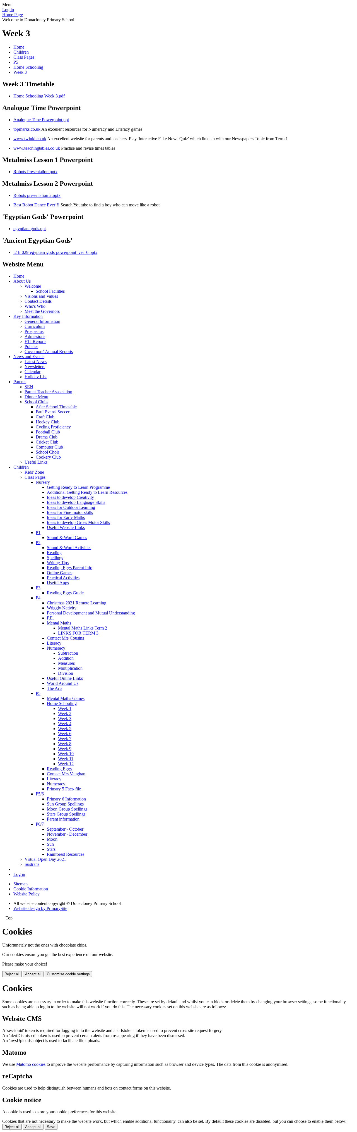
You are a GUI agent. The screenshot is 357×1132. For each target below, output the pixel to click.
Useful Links (36, 462)
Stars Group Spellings (66, 814)
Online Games (59, 572)
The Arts (54, 688)
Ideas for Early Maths (66, 517)
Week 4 (64, 723)
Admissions (35, 336)
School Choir (47, 452)
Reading (54, 552)
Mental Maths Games (66, 698)
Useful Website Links (66, 527)
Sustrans (32, 864)
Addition (66, 658)
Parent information (63, 819)
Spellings (55, 557)
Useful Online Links (65, 678)
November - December (67, 834)
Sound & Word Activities (69, 547)
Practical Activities (63, 577)
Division (65, 673)
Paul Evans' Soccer (52, 411)
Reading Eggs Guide (65, 592)
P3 (38, 587)
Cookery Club (48, 457)
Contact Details (38, 301)
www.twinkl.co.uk (29, 138)
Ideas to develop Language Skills (76, 502)
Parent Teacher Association (48, 391)
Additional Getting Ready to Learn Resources (87, 492)
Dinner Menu (36, 396)
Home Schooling (28, 67)
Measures (66, 663)
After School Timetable (56, 406)
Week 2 (64, 713)
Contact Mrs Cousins (65, 638)
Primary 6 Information (66, 799)
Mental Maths (59, 623)
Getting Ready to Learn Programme (78, 487)
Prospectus (34, 331)
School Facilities (50, 291)
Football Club (48, 432)
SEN (29, 386)
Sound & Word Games (67, 537)
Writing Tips (58, 562)
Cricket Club (47, 442)
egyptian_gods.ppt (29, 228)
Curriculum (35, 326)
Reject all (12, 974)
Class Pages (23, 57)
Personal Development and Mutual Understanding (91, 613)
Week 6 (64, 733)
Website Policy (26, 894)
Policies (31, 346)
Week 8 (64, 743)
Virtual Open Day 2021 (45, 859)
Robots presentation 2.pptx (37, 195)
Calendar (32, 371)
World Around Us (62, 683)
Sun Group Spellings (65, 804)
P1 (38, 532)
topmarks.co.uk (26, 129)
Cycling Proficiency (53, 427)
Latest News (36, 361)
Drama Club (46, 437)
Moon (52, 839)
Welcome (33, 286)
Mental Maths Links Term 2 (82, 628)
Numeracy (56, 648)
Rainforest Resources (65, 854)
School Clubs (36, 401)
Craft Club (45, 416)
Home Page (12, 14)
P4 (38, 597)
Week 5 (64, 728)
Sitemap (20, 883)
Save (51, 1127)
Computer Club (49, 447)
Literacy (54, 643)
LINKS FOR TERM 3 (78, 633)
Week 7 (64, 738)
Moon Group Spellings (67, 809)
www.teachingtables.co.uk (36, 148)
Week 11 (65, 758)
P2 (38, 542)
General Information (42, 321)
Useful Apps (58, 582)
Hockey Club (47, 422)
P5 (15, 62)
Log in (8, 9)
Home (18, 47)
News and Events (28, 356)
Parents (19, 381)
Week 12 (66, 763)
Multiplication (70, 668)
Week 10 (66, 753)
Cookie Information (30, 888)
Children (21, 52)
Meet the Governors (42, 311)
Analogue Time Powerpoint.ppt (41, 119)
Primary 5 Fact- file (64, 789)
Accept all (33, 974)
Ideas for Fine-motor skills (70, 512)
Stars (51, 849)
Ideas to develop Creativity (70, 497)
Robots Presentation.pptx (35, 171)
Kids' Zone (34, 472)
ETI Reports (35, 341)
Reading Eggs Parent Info (69, 567)
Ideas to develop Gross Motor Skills (78, 522)
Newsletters (35, 366)
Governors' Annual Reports (49, 351)
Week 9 (64, 748)
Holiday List (36, 376)
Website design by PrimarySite (40, 908)
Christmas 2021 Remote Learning (76, 602)
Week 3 (20, 72)
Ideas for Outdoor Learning (71, 507)
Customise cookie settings (68, 974)
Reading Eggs (59, 768)
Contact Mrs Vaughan (66, 773)
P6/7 (40, 824)
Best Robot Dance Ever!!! (36, 204)
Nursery (43, 482)
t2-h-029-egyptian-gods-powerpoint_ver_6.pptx (55, 252)
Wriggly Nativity (61, 608)
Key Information (28, 316)
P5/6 (40, 794)
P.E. (50, 618)
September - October (65, 829)
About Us (22, 281)
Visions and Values (41, 296)
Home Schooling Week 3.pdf (39, 96)
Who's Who (35, 306)
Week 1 (64, 708)
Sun (50, 844)
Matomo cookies (30, 1064)
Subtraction (68, 653)
